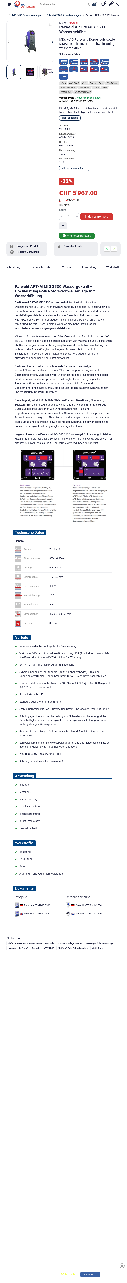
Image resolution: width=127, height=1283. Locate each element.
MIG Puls (49, 943)
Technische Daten (41, 267)
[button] (117, 4)
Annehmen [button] (90, 1274)
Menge (62, 210)
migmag (12, 948)
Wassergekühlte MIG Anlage (99, 943)
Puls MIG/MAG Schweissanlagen (63, 15)
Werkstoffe (113, 267)
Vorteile (67, 267)
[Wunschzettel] (63, 225)
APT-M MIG (48, 948)
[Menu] (9, 4)
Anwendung (89, 267)
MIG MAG (23, 948)
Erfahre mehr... (69, 1274)
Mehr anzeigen (70, 118)
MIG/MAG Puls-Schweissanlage (73, 948)
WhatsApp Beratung (79, 235)
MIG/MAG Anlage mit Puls (70, 943)
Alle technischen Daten (74, 168)
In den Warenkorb (96, 216)
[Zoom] (50, 24)
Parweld (73, 22)
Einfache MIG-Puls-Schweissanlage (25, 943)
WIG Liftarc (97, 948)
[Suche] (88, 4)
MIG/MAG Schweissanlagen (27, 15)
